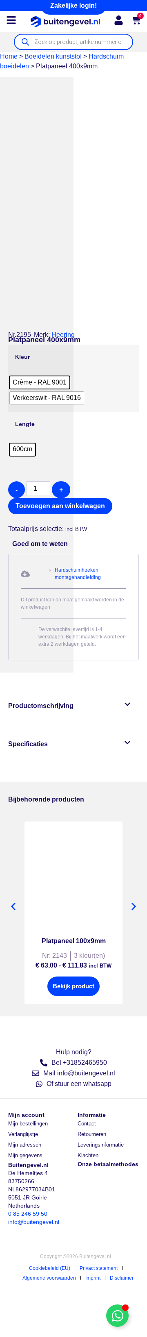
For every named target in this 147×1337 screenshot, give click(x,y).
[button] (12, 519)
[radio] (39, 382)
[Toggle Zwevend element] (117, 1315)
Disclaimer (122, 1278)
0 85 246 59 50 (27, 1213)
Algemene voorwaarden (49, 1278)
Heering (63, 334)
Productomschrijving (41, 705)
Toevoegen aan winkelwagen (60, 505)
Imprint (92, 1278)
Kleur (22, 357)
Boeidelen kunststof (53, 56)
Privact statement (99, 1268)
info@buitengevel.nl (33, 1222)
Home (9, 56)
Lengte (25, 424)
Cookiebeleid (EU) (49, 1268)
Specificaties (28, 744)
